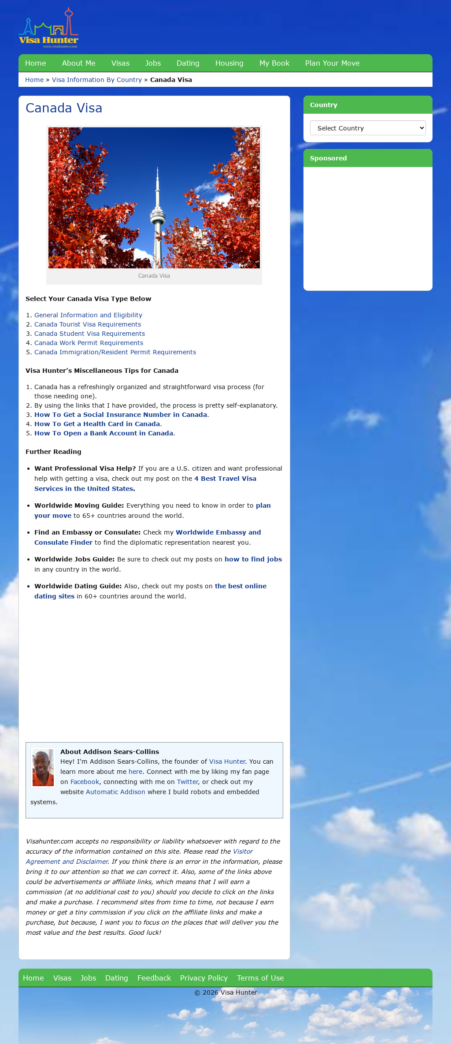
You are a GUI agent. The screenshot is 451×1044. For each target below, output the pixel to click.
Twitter (187, 781)
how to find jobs (253, 559)
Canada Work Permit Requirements (88, 342)
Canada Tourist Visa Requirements (87, 324)
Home (35, 63)
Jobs (153, 63)
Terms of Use (260, 977)
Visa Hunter (227, 761)
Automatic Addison (115, 791)
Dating (188, 63)
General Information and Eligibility (88, 315)
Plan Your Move (332, 63)
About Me (79, 63)
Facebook (84, 781)
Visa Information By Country (97, 79)
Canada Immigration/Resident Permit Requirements (115, 352)
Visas (120, 63)
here (135, 771)
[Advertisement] (154, 671)
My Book (274, 63)
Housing (229, 63)
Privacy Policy (204, 977)
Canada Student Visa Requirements (89, 333)
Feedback (154, 977)
